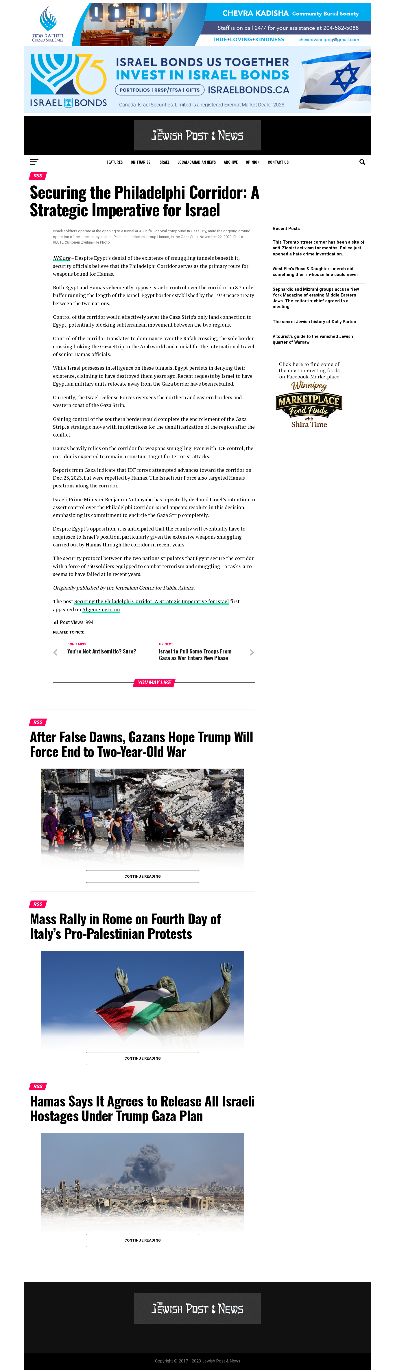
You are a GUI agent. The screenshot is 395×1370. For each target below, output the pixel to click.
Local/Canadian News (197, 162)
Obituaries (140, 162)
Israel (163, 162)
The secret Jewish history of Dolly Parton (314, 321)
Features (115, 162)
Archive (231, 162)
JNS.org (61, 258)
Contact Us (278, 162)
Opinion (253, 162)
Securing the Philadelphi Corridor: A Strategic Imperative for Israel (151, 601)
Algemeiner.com (101, 609)
